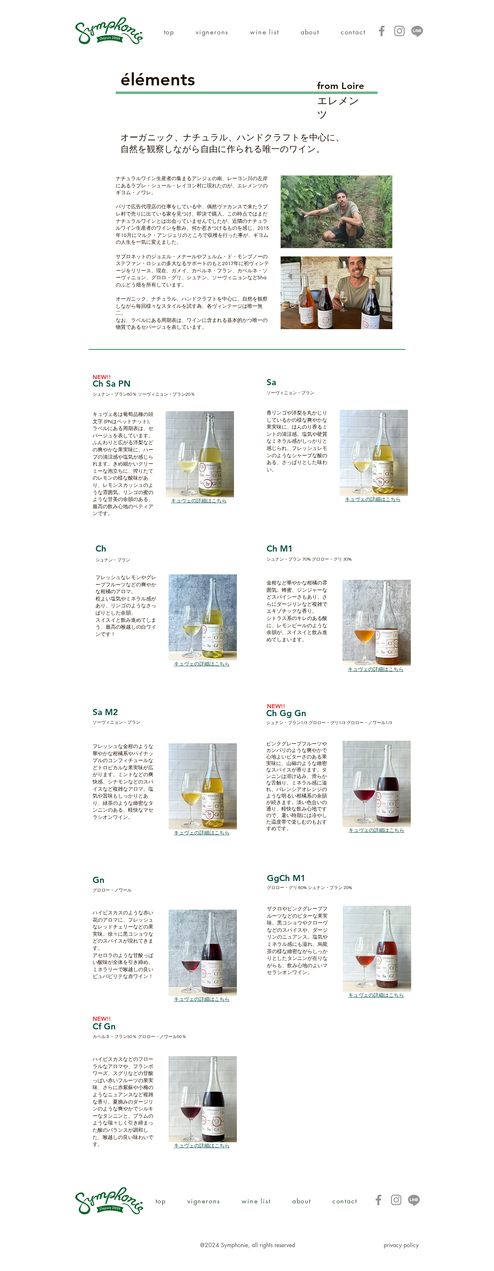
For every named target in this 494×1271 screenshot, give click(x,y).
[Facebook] (382, 31)
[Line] (417, 31)
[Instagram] (399, 31)
